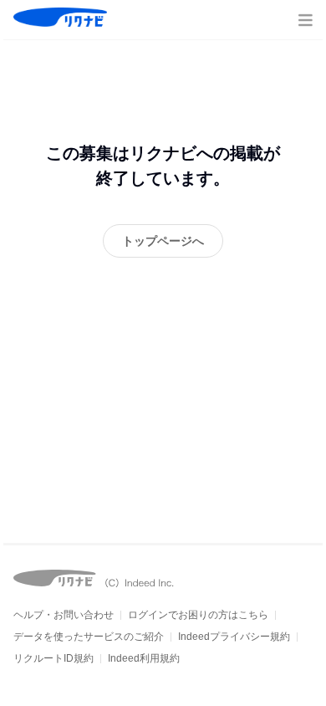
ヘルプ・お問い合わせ (63, 615)
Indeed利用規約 (144, 658)
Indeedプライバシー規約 (234, 636)
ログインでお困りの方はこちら (198, 615)
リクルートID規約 (53, 658)
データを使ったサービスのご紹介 (88, 636)
